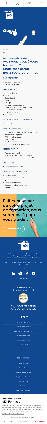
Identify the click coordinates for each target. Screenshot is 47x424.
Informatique (11, 89)
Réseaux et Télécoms (12, 112)
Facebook (27, 273)
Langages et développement (15, 105)
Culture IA (8, 123)
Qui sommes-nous (23, 322)
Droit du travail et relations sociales (17, 185)
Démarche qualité (23, 336)
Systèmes (8, 115)
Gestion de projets (11, 175)
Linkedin (13, 273)
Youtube (33, 273)
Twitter (20, 273)
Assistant (8, 187)
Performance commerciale (15, 178)
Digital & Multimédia (14, 128)
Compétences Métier (15, 172)
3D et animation (11, 142)
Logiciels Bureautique (13, 82)
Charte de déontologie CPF (23, 331)
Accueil (5, 49)
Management (10, 149)
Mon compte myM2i (24, 327)
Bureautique (10, 78)
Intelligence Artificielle (17, 120)
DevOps (8, 103)
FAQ (23, 349)
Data (7, 100)
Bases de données (11, 93)
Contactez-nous (14, 229)
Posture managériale (12, 153)
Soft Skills (9, 163)
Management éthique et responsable (18, 155)
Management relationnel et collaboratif (19, 158)
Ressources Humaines (13, 183)
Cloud (7, 95)
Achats (7, 180)
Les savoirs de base (12, 84)
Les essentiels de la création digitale (17, 144)
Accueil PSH (23, 345)
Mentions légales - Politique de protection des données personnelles (23, 263)
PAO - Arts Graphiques (13, 137)
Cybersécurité (10, 98)
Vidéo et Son (9, 139)
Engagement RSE (23, 340)
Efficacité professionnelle (14, 167)
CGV (23, 269)
